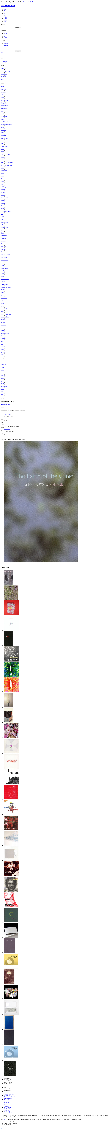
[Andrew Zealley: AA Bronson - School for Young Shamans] (11, 906)
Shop (5, 15)
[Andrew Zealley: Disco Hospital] (8, 707)
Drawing (3, 176)
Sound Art (3, 92)
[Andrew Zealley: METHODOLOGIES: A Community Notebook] (11, 615)
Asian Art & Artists (5, 254)
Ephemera (3, 208)
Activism (3, 224)
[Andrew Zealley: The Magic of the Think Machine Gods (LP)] (11, 630)
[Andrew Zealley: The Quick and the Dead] (11, 768)
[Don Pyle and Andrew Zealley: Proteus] (11, 876)
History (2, 184)
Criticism (3, 94)
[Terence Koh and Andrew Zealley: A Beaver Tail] (11, 1014)
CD (1, 230)
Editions (2, 378)
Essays (2, 151)
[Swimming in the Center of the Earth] (9, 1029)
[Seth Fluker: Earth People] (9, 952)
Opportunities (7, 1100)
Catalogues (3, 372)
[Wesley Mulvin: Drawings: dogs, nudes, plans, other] (9, 983)
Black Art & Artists (5, 252)
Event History (7, 1099)
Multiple (3, 319)
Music (2, 233)
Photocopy (3, 306)
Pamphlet (3, 273)
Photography (4, 103)
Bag (2, 159)
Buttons (2, 370)
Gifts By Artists (4, 268)
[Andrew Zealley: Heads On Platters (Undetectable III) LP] (11, 737)
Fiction (2, 173)
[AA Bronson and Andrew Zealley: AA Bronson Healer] (11, 784)
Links (5, 10)
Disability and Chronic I (6, 287)
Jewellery (3, 270)
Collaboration (4, 235)
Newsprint (3, 338)
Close (2, 52)
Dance (2, 216)
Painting (2, 97)
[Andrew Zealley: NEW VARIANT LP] (11, 891)
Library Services (7, 1107)
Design (2, 149)
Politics (2, 140)
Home (5, 21)
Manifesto (3, 322)
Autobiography (4, 284)
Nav (5, 13)
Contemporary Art (5, 108)
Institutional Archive (8, 1098)
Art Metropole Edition (6, 211)
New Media (3, 89)
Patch (2, 214)
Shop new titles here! (28, 1)
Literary (2, 86)
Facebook (6, 35)
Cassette (2, 330)
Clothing (3, 375)
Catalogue (3, 203)
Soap (2, 219)
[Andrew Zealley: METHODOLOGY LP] (11, 676)
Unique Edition (4, 308)
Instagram (6, 45)
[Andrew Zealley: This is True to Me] (11, 753)
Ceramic (3, 195)
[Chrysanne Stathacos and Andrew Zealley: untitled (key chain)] (11, 845)
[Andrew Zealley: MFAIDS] (8, 645)
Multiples (3, 79)
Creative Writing (4, 138)
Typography (3, 113)
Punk (2, 295)
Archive (5, 18)
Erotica (2, 311)
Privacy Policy (7, 1111)
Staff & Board (7, 1095)
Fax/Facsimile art (5, 317)
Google (5, 37)
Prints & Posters (4, 197)
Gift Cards (6, 1110)
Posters (2, 389)
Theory (2, 243)
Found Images (4, 116)
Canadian (3, 127)
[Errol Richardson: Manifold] (10, 1075)
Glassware (3, 281)
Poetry (2, 132)
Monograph (3, 178)
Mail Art (3, 289)
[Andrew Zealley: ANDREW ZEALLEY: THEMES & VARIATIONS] (11, 599)
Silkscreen (3, 336)
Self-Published (4, 257)
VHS (2, 354)
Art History (3, 187)
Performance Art (4, 100)
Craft (2, 344)
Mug (2, 341)
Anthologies (3, 364)
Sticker (2, 349)
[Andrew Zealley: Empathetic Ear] (11, 799)
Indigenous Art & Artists (6, 165)
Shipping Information (9, 1108)
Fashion (2, 168)
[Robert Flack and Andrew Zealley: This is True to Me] (11, 922)
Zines (2, 205)
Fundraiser (3, 276)
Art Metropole (8, 5)
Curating (3, 327)
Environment (4, 298)
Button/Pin (3, 246)
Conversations (4, 170)
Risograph (3, 192)
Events (5, 20)
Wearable (3, 200)
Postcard (3, 189)
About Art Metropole (9, 1094)
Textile (2, 292)
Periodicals (3, 76)
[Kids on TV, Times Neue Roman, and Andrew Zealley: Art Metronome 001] (11, 968)
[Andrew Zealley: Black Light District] (8, 722)
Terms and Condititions (9, 1113)
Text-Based (3, 241)
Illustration (3, 135)
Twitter (5, 33)
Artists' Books (4, 74)
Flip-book (3, 352)
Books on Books (5, 279)
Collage (2, 111)
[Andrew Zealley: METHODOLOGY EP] (11, 691)
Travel (2, 303)
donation (5, 1119)
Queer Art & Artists (5, 154)
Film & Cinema (4, 105)
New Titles (3, 68)
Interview (3, 157)
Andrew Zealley (7, 414)
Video (2, 391)
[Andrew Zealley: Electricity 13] (11, 860)
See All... (3, 358)
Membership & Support (9, 1096)
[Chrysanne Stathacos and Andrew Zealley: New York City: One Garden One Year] (11, 830)
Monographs (4, 386)
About (5, 17)
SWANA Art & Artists (6, 314)
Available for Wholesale (6, 124)
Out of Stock (4, 61)
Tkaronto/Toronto (5, 333)
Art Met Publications (5, 71)
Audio (2, 265)
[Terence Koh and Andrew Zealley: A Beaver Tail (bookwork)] (11, 937)
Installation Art (4, 222)
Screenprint (3, 325)
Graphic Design (4, 146)
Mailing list (6, 1102)
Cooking (3, 346)
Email (5, 36)
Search (5, 9)
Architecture (3, 130)
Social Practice (4, 260)
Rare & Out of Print (5, 122)
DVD (2, 300)
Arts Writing (3, 249)
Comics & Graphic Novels (7, 162)
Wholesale (6, 1106)
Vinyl (2, 143)
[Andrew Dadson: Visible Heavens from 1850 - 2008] (9, 1044)
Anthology (3, 238)
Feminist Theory (4, 227)
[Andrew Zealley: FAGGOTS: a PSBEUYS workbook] (8, 584)
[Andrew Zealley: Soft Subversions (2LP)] (11, 661)
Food (2, 262)
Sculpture (3, 181)
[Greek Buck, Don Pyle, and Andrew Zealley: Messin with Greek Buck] (11, 814)
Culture (2, 119)
